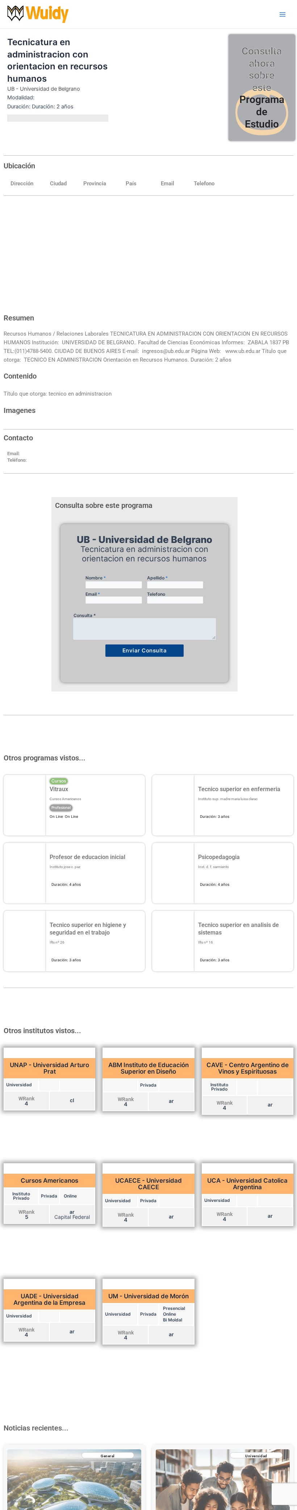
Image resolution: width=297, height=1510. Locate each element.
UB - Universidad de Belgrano (43, 89)
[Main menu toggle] (282, 14)
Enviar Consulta (144, 650)
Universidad (256, 1456)
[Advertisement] (148, 255)
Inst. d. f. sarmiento (213, 867)
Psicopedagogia (219, 857)
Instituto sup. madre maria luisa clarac (228, 799)
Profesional (61, 807)
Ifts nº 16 (205, 942)
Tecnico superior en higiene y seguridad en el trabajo (88, 929)
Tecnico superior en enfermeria (239, 789)
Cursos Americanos (65, 799)
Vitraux (59, 789)
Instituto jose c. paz (65, 867)
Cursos (58, 781)
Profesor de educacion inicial (87, 857)
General (108, 1456)
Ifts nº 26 (57, 942)
